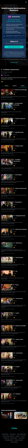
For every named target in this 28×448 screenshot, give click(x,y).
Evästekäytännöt (9, 440)
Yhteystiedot (21, 438)
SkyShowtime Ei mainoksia (12, 35)
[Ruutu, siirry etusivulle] (14, 428)
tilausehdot (11, 51)
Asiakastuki (6, 438)
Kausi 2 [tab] (15, 85)
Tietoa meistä (14, 442)
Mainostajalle (13, 438)
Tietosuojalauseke (21, 434)
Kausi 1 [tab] (23, 85)
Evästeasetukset (19, 440)
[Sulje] (25, 2)
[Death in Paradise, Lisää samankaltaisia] (20, 415)
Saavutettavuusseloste (8, 436)
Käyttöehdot (5, 434)
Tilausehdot (13, 434)
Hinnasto (23, 436)
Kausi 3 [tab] (6, 85)
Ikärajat (18, 436)
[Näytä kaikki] (14, 415)
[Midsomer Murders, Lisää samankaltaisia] (7, 415)
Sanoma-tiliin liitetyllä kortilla (16, 52)
